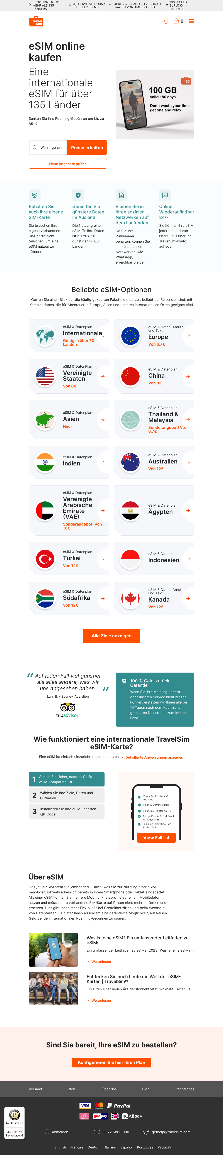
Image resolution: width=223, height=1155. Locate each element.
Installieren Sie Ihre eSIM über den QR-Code (64, 811)
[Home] (36, 21)
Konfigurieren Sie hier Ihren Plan (111, 1062)
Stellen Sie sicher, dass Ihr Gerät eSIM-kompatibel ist (62, 779)
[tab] (67, 779)
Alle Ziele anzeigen (112, 635)
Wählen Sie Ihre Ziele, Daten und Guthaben (62, 795)
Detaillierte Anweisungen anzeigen (154, 757)
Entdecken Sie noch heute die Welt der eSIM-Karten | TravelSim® (134, 979)
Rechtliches (185, 1089)
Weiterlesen (101, 961)
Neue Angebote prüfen (68, 164)
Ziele (72, 1089)
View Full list (156, 837)
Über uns (109, 1089)
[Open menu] (191, 21)
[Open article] (53, 949)
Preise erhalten (87, 147)
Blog (146, 1089)
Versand (35, 1089)
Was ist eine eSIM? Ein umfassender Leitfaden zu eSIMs (138, 940)
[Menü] (22, 1109)
